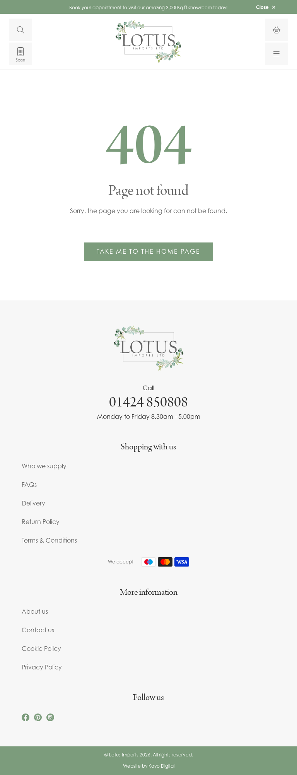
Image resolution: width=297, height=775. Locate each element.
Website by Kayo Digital (148, 766)
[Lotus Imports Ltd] (148, 41)
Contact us (38, 630)
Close (262, 7)
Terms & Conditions (49, 540)
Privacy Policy (42, 667)
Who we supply (44, 466)
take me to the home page (148, 251)
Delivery (33, 503)
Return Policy (41, 522)
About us (35, 611)
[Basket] (276, 30)
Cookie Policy (41, 648)
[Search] (20, 30)
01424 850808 (148, 402)
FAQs (29, 484)
